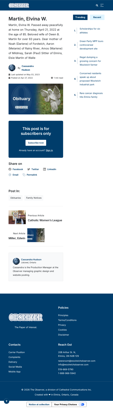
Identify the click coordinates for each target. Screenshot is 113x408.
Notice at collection (39, 404)
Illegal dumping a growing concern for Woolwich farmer (90, 61)
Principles (63, 315)
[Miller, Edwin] (35, 235)
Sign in (49, 150)
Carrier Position (17, 352)
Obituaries (15, 197)
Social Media (15, 366)
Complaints (14, 357)
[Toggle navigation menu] (101, 5)
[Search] (97, 5)
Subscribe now (36, 142)
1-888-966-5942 (67, 373)
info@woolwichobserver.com (73, 364)
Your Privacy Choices (65, 404)
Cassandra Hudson (31, 259)
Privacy (62, 325)
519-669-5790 (65, 369)
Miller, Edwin (17, 238)
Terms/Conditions (67, 320)
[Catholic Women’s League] (18, 217)
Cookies (62, 329)
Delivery (13, 362)
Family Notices (33, 197)
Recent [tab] (97, 17)
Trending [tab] (80, 17)
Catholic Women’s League (45, 220)
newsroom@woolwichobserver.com (76, 360)
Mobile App (15, 371)
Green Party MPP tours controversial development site (91, 45)
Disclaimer (63, 334)
